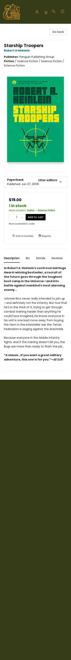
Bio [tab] (28, 258)
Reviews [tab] (57, 258)
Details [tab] (40, 258)
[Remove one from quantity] (11, 217)
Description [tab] (12, 258)
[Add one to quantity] (22, 217)
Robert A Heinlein (17, 50)
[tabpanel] (35, 318)
